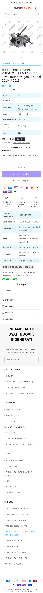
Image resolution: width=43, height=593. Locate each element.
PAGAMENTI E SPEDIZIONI (15, 427)
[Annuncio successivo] (38, 2)
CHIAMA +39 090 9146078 (14, 460)
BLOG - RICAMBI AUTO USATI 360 (17, 508)
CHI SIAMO (8, 376)
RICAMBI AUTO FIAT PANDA (15, 552)
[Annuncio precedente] (4, 2)
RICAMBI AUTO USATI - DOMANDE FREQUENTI (18, 473)
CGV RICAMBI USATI (12, 409)
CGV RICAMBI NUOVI (12, 415)
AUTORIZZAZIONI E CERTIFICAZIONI (19, 444)
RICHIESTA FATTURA (12, 492)
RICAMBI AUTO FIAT (12, 546)
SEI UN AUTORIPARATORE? (15, 387)
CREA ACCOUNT (11, 486)
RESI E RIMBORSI (11, 421)
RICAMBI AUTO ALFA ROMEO (15, 558)
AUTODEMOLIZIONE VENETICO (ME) (19, 393)
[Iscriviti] (35, 360)
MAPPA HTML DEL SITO (13, 564)
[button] (5, 8)
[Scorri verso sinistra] (16, 57)
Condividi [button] (9, 290)
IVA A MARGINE (10, 432)
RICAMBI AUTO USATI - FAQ (15, 520)
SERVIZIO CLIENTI (11, 466)
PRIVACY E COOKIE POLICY (15, 438)
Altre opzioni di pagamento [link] (21, 181)
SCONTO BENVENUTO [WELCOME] (18, 382)
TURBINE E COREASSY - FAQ (15, 526)
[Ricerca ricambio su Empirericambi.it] (38, 14)
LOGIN (7, 481)
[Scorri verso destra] (26, 57)
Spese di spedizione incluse (21, 142)
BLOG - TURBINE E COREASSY (16, 514)
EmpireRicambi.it (17, 589)
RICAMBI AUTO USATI (13, 540)
